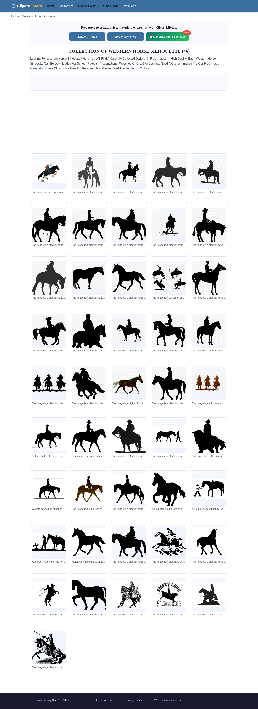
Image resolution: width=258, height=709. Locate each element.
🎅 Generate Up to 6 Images (169, 35)
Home (51, 5)
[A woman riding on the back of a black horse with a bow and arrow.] (49, 172)
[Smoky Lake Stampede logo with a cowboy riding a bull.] (169, 595)
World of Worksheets (167, 700)
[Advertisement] (129, 122)
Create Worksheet (125, 36)
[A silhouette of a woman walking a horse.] (169, 436)
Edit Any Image (87, 36)
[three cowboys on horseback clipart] (49, 383)
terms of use (140, 68)
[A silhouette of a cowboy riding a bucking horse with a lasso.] (49, 595)
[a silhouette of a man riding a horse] (49, 226)
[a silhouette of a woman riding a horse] (89, 225)
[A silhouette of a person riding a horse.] (129, 489)
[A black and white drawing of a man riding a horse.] (129, 594)
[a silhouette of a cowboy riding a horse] (89, 172)
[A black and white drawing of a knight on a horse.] (49, 648)
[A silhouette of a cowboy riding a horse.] (209, 594)
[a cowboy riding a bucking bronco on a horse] (169, 277)
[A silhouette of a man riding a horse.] (129, 541)
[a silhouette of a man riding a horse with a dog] (169, 225)
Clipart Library (42, 700)
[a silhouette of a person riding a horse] (169, 383)
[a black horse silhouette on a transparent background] (89, 277)
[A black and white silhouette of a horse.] (89, 594)
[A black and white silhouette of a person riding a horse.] (169, 542)
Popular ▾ (130, 5)
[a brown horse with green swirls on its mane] (129, 383)
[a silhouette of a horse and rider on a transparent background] (49, 279)
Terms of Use (109, 5)
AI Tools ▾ (66, 5)
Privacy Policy (87, 5)
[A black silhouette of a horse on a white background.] (209, 542)
